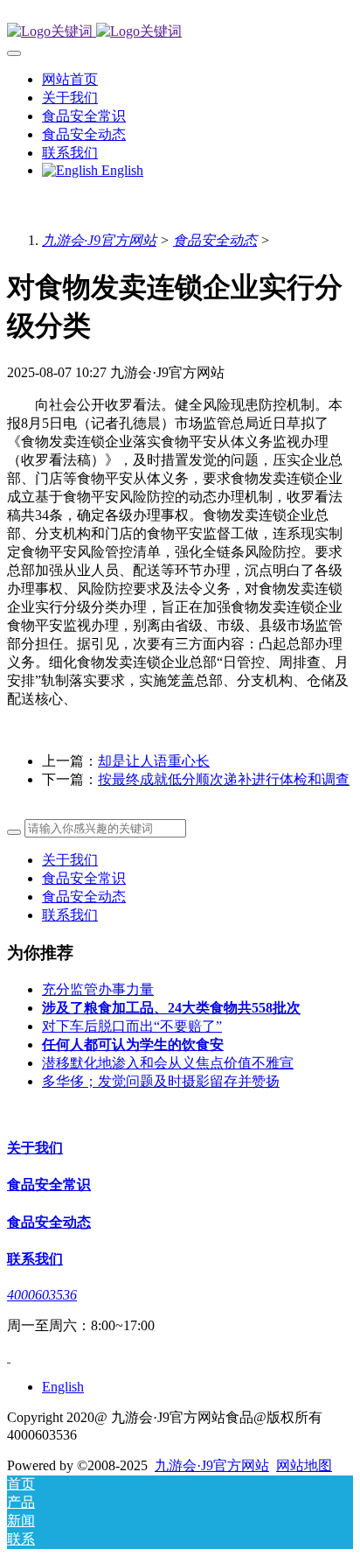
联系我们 (70, 915)
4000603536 (42, 1294)
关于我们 (70, 859)
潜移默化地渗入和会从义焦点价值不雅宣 (168, 1062)
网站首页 (70, 79)
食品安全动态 (215, 240)
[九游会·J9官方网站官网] (180, 32)
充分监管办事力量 (98, 989)
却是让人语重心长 (154, 760)
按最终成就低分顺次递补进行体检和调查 (224, 779)
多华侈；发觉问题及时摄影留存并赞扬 (161, 1081)
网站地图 (304, 1465)
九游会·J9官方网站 (99, 240)
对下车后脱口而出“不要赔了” (132, 1026)
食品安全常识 (84, 878)
